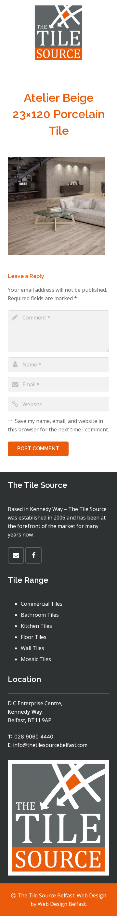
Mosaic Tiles (36, 659)
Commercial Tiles (41, 603)
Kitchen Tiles (36, 625)
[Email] (16, 555)
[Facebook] (33, 555)
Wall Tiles (32, 648)
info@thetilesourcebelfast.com (50, 745)
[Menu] (58, 73)
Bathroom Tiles (40, 614)
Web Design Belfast (62, 904)
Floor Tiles (33, 637)
